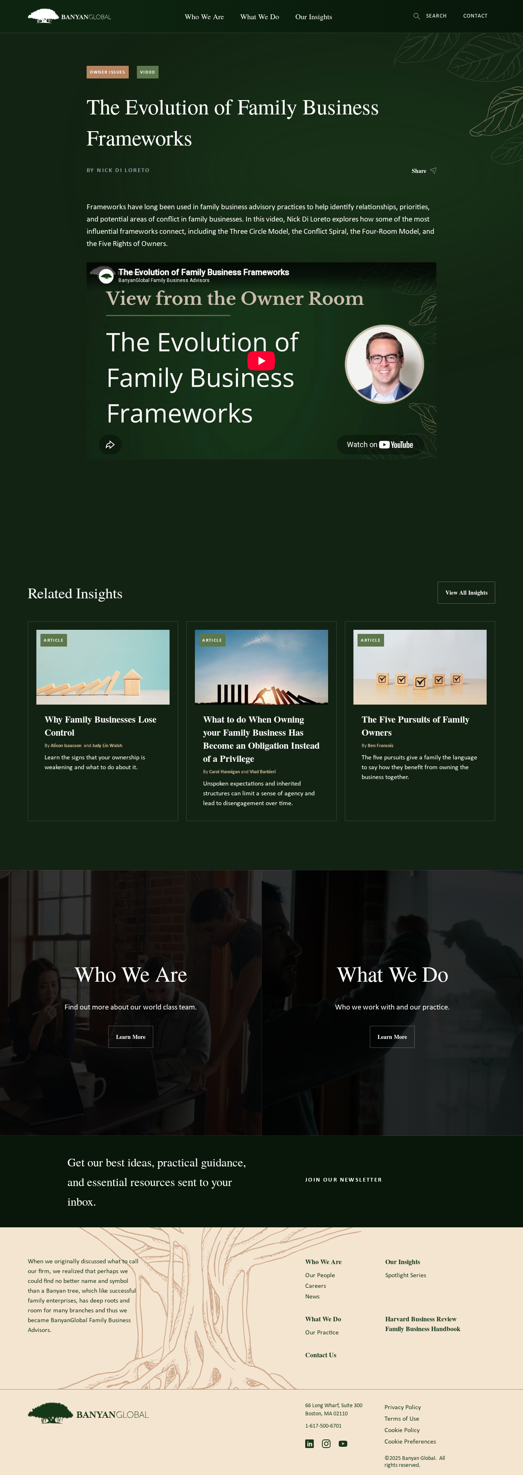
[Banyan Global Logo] (88, 1413)
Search (436, 16)
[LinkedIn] (309, 1443)
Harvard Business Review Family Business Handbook (422, 1323)
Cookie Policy (402, 1430)
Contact (475, 16)
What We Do (259, 16)
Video (147, 72)
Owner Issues (107, 72)
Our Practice (322, 1333)
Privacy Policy (402, 1407)
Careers (315, 1286)
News (312, 1297)
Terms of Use (401, 1419)
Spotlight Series (405, 1275)
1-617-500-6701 (323, 1426)
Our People (320, 1275)
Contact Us (320, 1354)
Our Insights (313, 16)
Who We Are (204, 16)
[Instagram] (326, 1443)
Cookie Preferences (410, 1442)
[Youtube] (343, 1443)
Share (419, 171)
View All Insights (466, 592)
